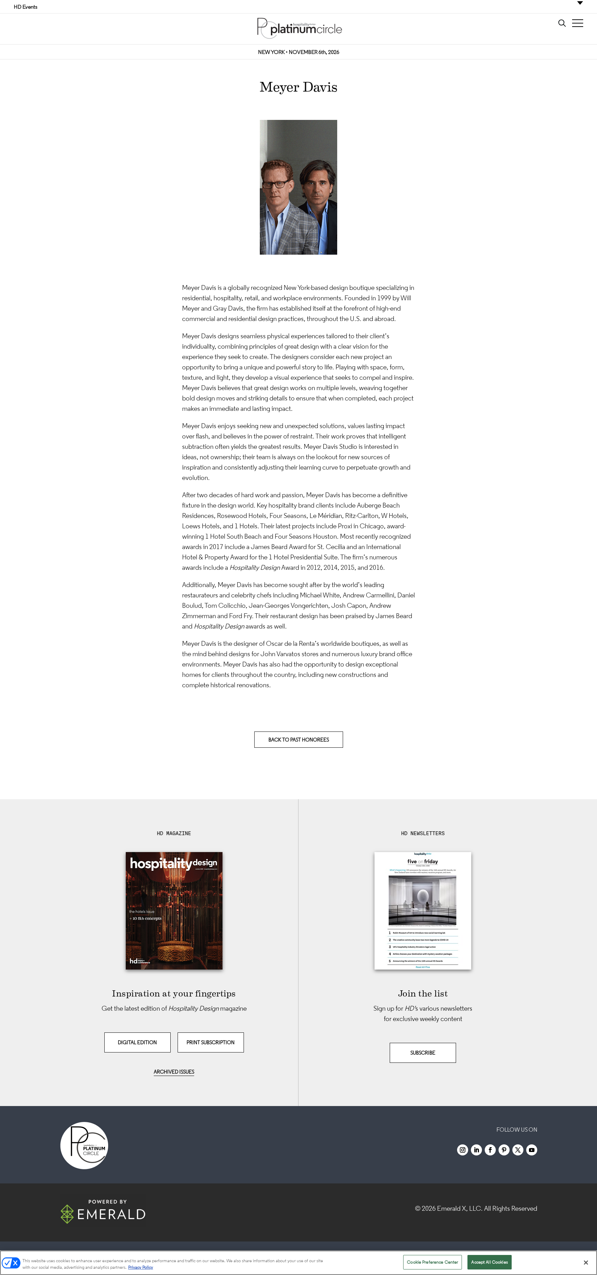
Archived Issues (174, 1071)
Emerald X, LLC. (460, 1208)
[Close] (586, 1262)
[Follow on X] (517, 1149)
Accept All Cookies (489, 1262)
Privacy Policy (140, 1267)
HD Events (25, 6)
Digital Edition (137, 1042)
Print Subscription (211, 1042)
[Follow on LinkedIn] (476, 1149)
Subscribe (422, 1052)
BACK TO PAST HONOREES (298, 739)
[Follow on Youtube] (531, 1149)
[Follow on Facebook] (490, 1149)
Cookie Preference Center (432, 1262)
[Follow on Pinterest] (504, 1149)
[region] (298, 1262)
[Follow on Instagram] (462, 1149)
